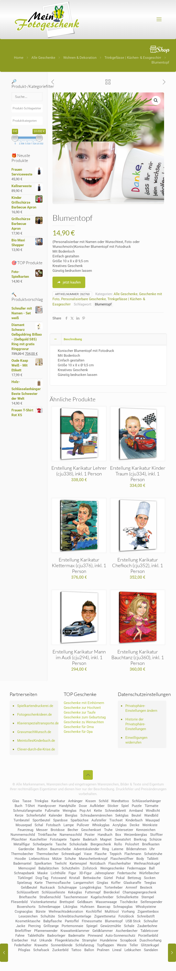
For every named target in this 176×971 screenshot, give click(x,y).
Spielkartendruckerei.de (35, 706)
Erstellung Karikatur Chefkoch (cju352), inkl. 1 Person (137, 565)
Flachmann (132, 854)
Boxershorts (26, 907)
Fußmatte (52, 811)
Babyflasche (52, 921)
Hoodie (20, 859)
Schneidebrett (115, 811)
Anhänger (75, 801)
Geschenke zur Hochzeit (82, 708)
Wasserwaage (106, 902)
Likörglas (70, 907)
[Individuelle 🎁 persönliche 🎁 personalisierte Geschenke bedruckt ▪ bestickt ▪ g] (47, 19)
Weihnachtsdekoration (66, 911)
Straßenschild (49, 897)
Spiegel (91, 926)
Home (18, 58)
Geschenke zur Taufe (80, 712)
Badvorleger (56, 935)
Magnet (106, 839)
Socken (149, 878)
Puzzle (137, 806)
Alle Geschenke (43, 58)
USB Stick (133, 921)
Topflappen (105, 945)
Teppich (115, 854)
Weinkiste (149, 825)
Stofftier (156, 835)
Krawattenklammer (74, 931)
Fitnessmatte (92, 921)
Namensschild (71, 835)
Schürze (155, 839)
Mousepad (24, 825)
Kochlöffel (94, 911)
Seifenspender (151, 902)
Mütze (57, 859)
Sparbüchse (79, 820)
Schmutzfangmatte (27, 811)
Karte (39, 883)
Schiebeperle (42, 844)
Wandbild (151, 815)
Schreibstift (146, 916)
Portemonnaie (72, 926)
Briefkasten (151, 844)
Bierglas (71, 815)
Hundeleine (108, 940)
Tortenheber (113, 887)
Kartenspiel (78, 863)
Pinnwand (95, 935)
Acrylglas (120, 825)
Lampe (68, 825)
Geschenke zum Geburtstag (85, 717)
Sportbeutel (41, 820)
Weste (121, 945)
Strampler (89, 940)
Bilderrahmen (136, 849)
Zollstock (89, 868)
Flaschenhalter (119, 863)
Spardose (60, 820)
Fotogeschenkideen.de (34, 714)
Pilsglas (24, 950)
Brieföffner (23, 931)
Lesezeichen (28, 916)
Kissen (90, 801)
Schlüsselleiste (53, 892)
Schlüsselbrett (28, 892)
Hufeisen (87, 907)
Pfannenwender (46, 931)
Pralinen (103, 950)
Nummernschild (23, 835)
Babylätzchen (48, 868)
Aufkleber (97, 806)
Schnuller (151, 921)
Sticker (112, 806)
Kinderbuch (134, 820)
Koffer (116, 883)
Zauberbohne (147, 926)
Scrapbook (128, 940)
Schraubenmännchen (96, 815)
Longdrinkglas (90, 887)
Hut (33, 940)
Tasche (60, 844)
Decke (134, 825)
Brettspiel (67, 902)
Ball (152, 868)
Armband (136, 811)
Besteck (146, 887)
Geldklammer (102, 931)
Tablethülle (36, 935)
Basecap (103, 907)
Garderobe (26, 849)
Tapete (75, 839)
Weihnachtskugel (147, 863)
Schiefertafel (36, 815)
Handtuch (105, 835)
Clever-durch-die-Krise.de (36, 749)
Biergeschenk (101, 844)
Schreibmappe (49, 907)
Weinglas (70, 811)
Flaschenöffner (121, 859)
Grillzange (51, 926)
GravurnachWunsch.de (34, 732)
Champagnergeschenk (140, 892)
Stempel (147, 897)
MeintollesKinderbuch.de (36, 741)
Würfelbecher (149, 873)
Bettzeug (134, 878)
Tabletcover (149, 931)
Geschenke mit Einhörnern (84, 703)
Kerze (19, 815)
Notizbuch (97, 863)
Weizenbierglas (135, 835)
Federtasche (126, 873)
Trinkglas (41, 801)
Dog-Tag (42, 878)
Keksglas (75, 892)
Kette (98, 811)
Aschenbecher (127, 931)
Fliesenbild (19, 902)
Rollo (118, 844)
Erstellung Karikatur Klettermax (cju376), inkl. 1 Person (79, 565)
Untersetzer (124, 830)
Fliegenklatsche (67, 940)
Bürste (41, 911)
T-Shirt (30, 806)
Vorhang (128, 911)
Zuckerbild (60, 950)
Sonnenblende (61, 945)
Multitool (112, 911)
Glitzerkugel (150, 945)
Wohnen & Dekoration (79, 58)
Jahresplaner (104, 873)
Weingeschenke (112, 868)
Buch (18, 806)
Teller (133, 945)
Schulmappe (67, 887)
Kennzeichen (145, 830)
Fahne (20, 935)
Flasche (101, 854)
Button (42, 849)
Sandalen (151, 950)
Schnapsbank (24, 873)
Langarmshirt (84, 883)
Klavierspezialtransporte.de (36, 723)
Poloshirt (132, 844)
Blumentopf (103, 304)
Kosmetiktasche (27, 921)
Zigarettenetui (105, 916)
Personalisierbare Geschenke (83, 299)
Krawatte (41, 945)
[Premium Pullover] (172, 953)
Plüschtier (19, 839)
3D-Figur (85, 873)
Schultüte (48, 916)
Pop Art (85, 811)
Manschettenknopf (93, 859)
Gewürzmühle (110, 926)
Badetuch (90, 839)
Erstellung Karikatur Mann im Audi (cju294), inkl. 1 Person (79, 657)
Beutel (136, 815)
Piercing (34, 926)
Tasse (26, 801)
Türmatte (151, 806)
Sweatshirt (123, 839)
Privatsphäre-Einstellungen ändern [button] (141, 708)
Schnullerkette (127, 897)
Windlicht (153, 811)
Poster (90, 835)
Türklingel (25, 878)
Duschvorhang (150, 940)
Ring (105, 849)
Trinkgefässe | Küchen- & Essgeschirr (132, 58)
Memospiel (27, 868)
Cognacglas (24, 911)
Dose (83, 806)
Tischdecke (129, 902)
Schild (103, 801)
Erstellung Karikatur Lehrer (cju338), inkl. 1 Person (79, 471)
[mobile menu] (159, 19)
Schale (129, 926)
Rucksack (47, 887)
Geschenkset (91, 830)
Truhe (108, 830)
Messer (42, 830)
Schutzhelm (71, 868)
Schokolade (78, 844)
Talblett (152, 859)
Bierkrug (140, 839)
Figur (72, 873)
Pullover (83, 825)
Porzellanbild (148, 935)
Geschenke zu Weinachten (84, 722)
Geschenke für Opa (78, 732)
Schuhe (70, 859)
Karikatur (58, 801)
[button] (156, 100)
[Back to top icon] (88, 775)
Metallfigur (22, 844)
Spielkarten (43, 863)
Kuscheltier (38, 839)
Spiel (125, 806)
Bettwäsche (92, 878)
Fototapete (58, 839)
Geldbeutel (29, 887)
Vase (88, 854)
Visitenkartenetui (43, 902)
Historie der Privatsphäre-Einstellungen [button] (135, 724)
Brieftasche (27, 897)
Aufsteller (98, 820)
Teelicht (61, 863)
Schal (39, 825)
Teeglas (150, 883)
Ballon (89, 950)
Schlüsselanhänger (146, 801)
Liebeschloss (39, 859)
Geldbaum (85, 902)
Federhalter (22, 945)
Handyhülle (67, 806)
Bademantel (22, 863)
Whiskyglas (101, 825)
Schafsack (41, 950)
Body (140, 859)
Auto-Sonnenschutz (120, 935)
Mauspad (153, 820)
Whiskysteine (146, 907)
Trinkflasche (47, 835)
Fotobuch (53, 825)
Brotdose (58, 830)
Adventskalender (86, 849)
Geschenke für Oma (79, 727)
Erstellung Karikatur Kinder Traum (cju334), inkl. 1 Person (137, 473)
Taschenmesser (75, 897)
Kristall (74, 878)
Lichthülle (58, 873)
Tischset (116, 820)
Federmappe (136, 868)
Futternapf (93, 892)
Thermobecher (22, 854)
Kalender (55, 815)
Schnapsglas (123, 907)
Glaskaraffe (132, 883)
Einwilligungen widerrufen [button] (136, 740)
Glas (15, 801)
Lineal (116, 950)
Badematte (76, 935)
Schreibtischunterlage (74, 916)
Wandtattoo (120, 801)
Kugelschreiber (102, 897)
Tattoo (76, 950)
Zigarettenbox (148, 911)
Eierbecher (20, 940)
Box (118, 835)
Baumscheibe (60, 849)
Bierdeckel (112, 892)
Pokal (120, 878)
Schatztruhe (153, 854)
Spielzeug (24, 883)
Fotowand (58, 878)
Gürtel (108, 878)
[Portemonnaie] (4, 953)
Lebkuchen (132, 950)
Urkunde (45, 940)
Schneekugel (71, 854)
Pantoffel (72, 921)
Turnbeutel (22, 820)
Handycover (47, 806)
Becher (73, 830)
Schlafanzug (84, 945)
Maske (42, 873)
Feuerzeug (25, 830)
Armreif (131, 887)
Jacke (20, 926)
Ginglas (102, 883)
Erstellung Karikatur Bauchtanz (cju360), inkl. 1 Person (137, 657)
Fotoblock (126, 916)
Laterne (117, 849)
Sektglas (122, 815)
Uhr (152, 849)
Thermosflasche (58, 883)
